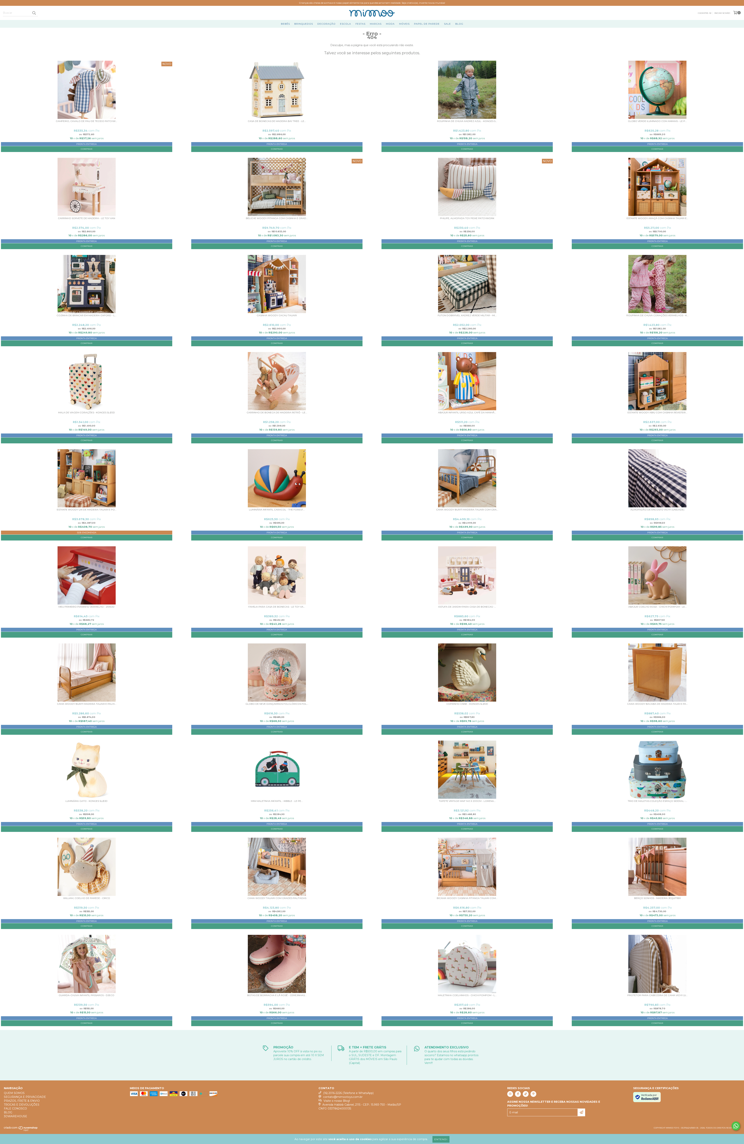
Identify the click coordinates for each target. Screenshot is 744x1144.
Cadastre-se (705, 13)
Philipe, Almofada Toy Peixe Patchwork (467, 218)
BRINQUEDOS (303, 23)
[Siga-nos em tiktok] (526, 1094)
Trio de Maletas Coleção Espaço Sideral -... (657, 801)
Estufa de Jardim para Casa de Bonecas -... (467, 606)
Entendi (441, 1139)
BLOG (459, 23)
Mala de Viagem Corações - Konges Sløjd (86, 412)
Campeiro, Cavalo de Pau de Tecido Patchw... (86, 121)
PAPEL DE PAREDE (427, 23)
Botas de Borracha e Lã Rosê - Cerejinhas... (277, 995)
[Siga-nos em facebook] (518, 1094)
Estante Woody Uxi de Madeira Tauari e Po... (86, 509)
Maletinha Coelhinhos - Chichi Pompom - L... (467, 995)
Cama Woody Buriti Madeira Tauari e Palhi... (86, 704)
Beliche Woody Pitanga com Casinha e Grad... (277, 218)
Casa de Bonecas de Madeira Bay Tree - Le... (277, 121)
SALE (447, 23)
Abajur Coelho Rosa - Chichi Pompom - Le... (657, 606)
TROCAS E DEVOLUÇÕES (21, 1104)
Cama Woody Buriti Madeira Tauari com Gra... (467, 509)
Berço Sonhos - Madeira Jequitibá (657, 898)
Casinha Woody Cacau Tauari (277, 315)
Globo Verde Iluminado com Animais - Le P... (657, 121)
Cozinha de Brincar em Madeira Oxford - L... (86, 315)
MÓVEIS (404, 23)
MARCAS (375, 23)
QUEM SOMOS (14, 1093)
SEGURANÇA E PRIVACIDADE (25, 1097)
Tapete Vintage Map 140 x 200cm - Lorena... (467, 801)
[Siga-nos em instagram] (510, 1094)
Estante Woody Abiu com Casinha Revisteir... (657, 412)
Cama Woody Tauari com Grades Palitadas (276, 898)
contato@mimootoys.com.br (343, 1097)
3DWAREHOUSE (15, 1116)
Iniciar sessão (722, 13)
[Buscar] (34, 12)
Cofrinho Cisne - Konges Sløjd (467, 704)
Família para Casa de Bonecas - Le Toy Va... (276, 606)
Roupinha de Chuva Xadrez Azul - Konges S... (467, 121)
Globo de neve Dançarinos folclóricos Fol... (276, 704)
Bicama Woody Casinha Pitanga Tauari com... (467, 898)
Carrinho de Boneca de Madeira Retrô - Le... (277, 412)
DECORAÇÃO (326, 23)
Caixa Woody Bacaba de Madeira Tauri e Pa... (657, 704)
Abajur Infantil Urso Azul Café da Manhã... (467, 412)
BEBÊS (285, 23)
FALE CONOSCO (15, 1108)
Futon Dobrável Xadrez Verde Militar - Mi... (467, 315)
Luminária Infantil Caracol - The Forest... (277, 509)
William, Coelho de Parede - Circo (86, 898)
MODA (390, 23)
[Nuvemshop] (21, 1130)
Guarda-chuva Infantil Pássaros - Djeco (86, 995)
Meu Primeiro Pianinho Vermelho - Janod (87, 606)
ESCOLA (345, 23)
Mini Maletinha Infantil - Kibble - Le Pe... (277, 801)
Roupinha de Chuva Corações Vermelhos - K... (657, 315)
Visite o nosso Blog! (337, 1101)
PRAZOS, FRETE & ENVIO (22, 1101)
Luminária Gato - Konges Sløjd (86, 801)
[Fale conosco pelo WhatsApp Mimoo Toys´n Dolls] (736, 1126)
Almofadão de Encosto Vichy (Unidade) (657, 509)
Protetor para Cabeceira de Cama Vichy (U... (657, 995)
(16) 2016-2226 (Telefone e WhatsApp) (348, 1093)
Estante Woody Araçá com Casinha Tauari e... (657, 218)
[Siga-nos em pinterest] (533, 1094)
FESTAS (360, 23)
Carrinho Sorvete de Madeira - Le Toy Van (86, 218)
